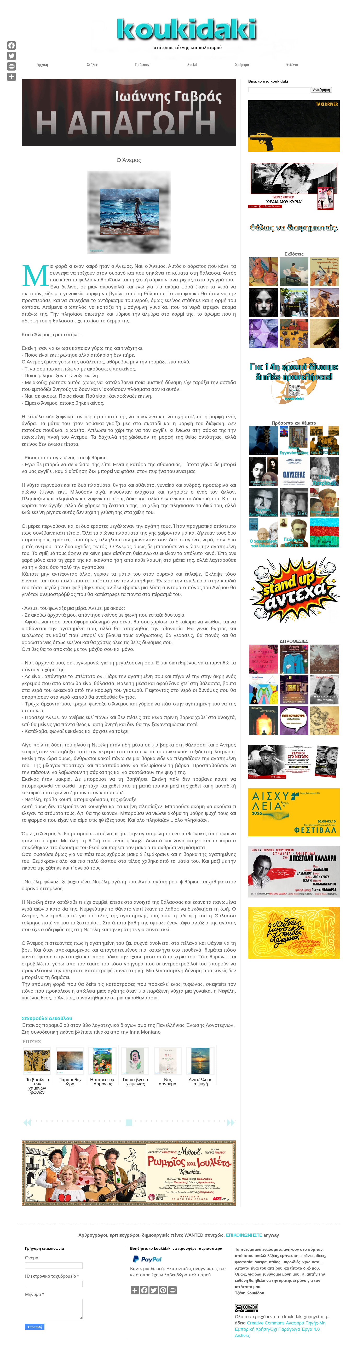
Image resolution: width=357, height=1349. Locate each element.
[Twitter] (11, 56)
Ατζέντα (292, 65)
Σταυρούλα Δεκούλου (47, 1018)
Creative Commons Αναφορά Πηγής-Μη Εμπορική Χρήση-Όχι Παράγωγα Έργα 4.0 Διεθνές (280, 1329)
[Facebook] (11, 45)
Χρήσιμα (242, 65)
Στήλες (92, 65)
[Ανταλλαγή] (11, 77)
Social (192, 65)
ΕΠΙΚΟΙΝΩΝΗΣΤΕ (244, 1235)
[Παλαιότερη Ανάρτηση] (231, 1125)
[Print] (11, 66)
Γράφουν (142, 65)
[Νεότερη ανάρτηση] (27, 1125)
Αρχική (42, 65)
